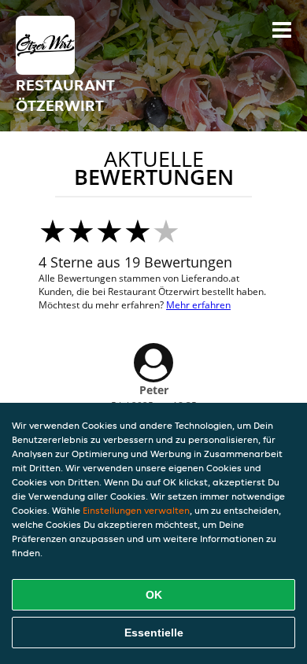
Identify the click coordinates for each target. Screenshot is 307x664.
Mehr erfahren (198, 305)
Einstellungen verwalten (136, 510)
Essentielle (153, 632)
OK (154, 594)
